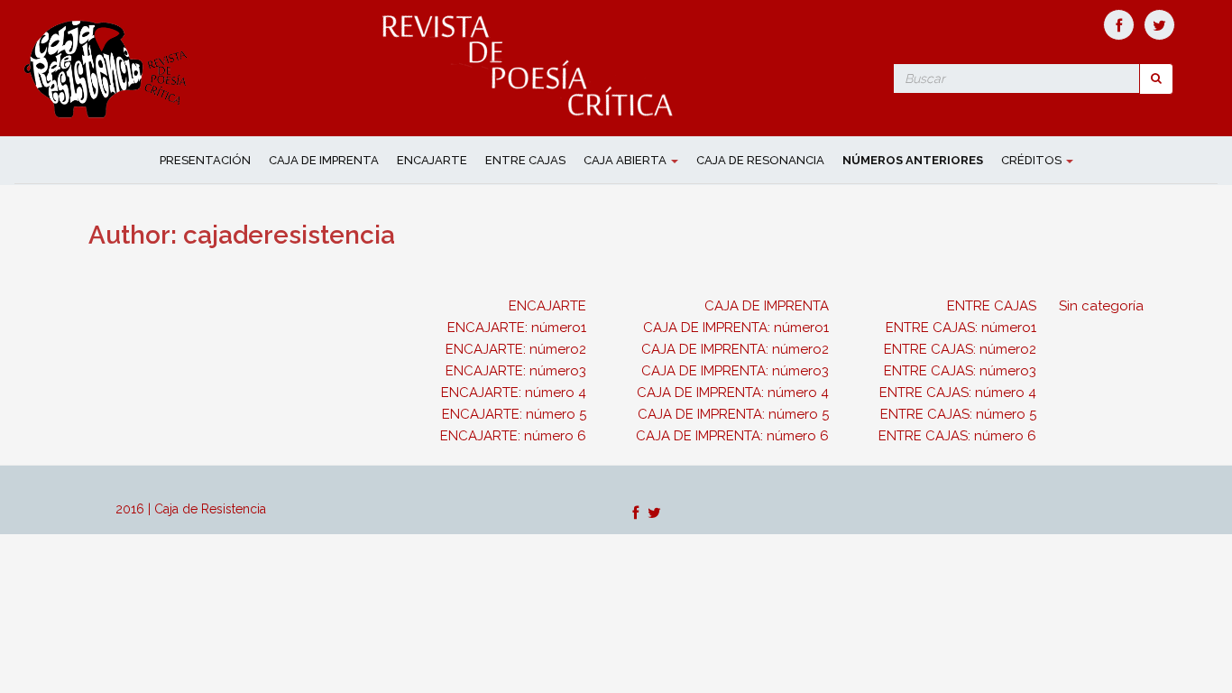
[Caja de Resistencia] (108, 67)
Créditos (1032, 160)
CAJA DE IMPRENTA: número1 (736, 327)
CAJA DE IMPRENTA (324, 160)
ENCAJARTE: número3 (516, 371)
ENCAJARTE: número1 (516, 327)
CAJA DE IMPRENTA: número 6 (732, 436)
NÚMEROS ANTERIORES (912, 160)
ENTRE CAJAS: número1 (961, 327)
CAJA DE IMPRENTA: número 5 (733, 414)
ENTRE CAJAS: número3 (960, 371)
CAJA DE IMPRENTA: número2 (735, 349)
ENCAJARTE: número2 (516, 349)
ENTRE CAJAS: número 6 (957, 436)
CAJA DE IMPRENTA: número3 (735, 371)
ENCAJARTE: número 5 (514, 414)
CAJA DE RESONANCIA (760, 160)
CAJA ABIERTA (626, 160)
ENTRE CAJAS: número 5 (958, 414)
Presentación (205, 160)
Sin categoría (1101, 306)
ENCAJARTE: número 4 (513, 392)
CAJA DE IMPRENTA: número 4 (733, 392)
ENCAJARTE (432, 160)
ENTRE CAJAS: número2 (960, 349)
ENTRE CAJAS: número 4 (957, 392)
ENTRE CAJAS (525, 160)
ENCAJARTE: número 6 (513, 436)
